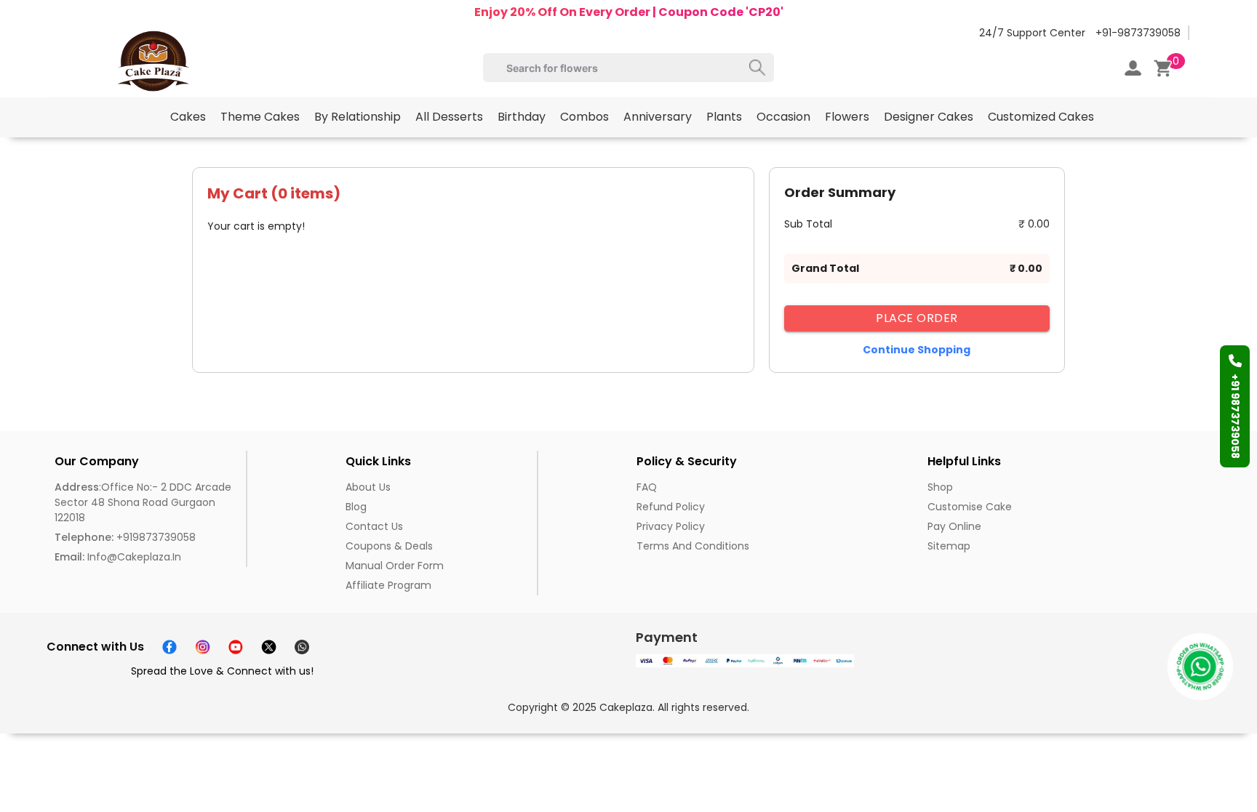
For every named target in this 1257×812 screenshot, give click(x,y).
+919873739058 (125, 537)
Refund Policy (671, 506)
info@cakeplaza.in (118, 557)
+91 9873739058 (1235, 416)
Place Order (917, 318)
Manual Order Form (395, 565)
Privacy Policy (671, 526)
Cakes (188, 116)
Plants (724, 116)
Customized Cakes (1041, 116)
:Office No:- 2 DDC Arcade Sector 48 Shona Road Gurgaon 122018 (143, 502)
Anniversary (657, 116)
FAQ (647, 487)
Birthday (522, 116)
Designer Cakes (928, 116)
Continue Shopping (916, 349)
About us (368, 487)
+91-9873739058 (1138, 32)
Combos (584, 116)
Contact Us (374, 526)
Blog (356, 506)
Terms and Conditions (693, 546)
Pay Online (954, 526)
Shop (940, 487)
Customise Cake (969, 506)
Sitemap (948, 546)
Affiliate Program (388, 585)
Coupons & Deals (389, 546)
